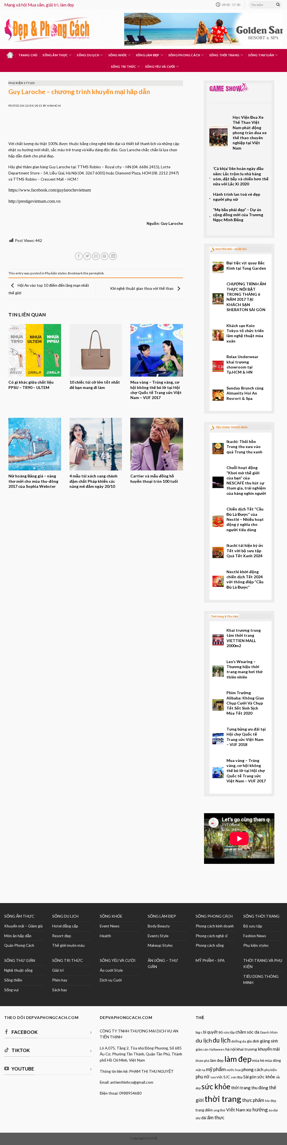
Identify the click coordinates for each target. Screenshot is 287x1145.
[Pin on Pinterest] (104, 256)
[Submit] (278, 4)
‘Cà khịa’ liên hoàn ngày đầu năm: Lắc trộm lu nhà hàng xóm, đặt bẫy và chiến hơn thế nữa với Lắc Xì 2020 (241, 176)
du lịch (204, 1040)
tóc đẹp (270, 1101)
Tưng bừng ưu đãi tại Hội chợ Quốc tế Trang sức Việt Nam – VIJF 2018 (246, 737)
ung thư (219, 1110)
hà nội (230, 1049)
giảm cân (202, 1049)
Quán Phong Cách (19, 945)
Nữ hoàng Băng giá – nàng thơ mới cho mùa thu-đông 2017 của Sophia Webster (33, 481)
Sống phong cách (184, 55)
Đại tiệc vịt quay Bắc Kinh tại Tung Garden (246, 265)
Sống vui (11, 990)
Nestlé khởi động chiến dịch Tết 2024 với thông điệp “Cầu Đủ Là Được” (244, 579)
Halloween (216, 1049)
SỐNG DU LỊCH (65, 916)
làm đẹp (217, 1060)
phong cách (252, 1069)
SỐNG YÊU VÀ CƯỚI (117, 960)
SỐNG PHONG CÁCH (214, 916)
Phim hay (59, 980)
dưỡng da (238, 1041)
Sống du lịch (88, 55)
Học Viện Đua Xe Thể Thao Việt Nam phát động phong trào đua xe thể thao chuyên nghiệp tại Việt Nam (250, 132)
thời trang (223, 1099)
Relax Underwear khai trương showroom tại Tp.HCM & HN (242, 364)
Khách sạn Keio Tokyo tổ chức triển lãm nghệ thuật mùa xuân (245, 333)
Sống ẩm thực (55, 55)
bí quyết (210, 1032)
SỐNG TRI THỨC (123, 66)
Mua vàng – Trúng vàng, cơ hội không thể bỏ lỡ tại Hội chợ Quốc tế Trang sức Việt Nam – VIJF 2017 (156, 390)
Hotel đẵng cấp (65, 926)
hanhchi (54, 105)
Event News (109, 926)
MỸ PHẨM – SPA (210, 960)
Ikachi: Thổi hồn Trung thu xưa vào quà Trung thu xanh (244, 446)
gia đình (253, 1041)
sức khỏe (216, 1086)
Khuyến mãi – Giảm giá (23, 926)
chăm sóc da (247, 1031)
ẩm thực (215, 1117)
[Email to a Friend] (96, 256)
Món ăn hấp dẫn (17, 936)
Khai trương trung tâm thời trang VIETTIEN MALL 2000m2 (243, 638)
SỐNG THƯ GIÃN (19, 960)
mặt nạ (200, 1070)
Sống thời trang (224, 55)
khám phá (202, 1060)
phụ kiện (270, 1070)
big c (199, 1032)
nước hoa (233, 1070)
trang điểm (204, 1110)
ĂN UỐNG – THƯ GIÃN (163, 963)
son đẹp (236, 1077)
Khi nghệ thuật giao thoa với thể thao (142, 288)
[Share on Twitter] (87, 256)
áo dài (273, 1110)
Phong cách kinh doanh (215, 926)
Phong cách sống (210, 945)
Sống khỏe (117, 55)
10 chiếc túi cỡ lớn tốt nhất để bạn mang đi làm (95, 385)
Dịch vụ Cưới (111, 980)
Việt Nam (235, 1109)
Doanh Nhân (269, 1032)
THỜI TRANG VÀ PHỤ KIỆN (262, 963)
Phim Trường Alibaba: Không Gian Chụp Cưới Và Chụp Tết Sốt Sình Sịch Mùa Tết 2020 (245, 702)
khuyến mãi (269, 1048)
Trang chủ (27, 55)
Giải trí (58, 970)
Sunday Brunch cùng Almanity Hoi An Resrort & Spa (244, 393)
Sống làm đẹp (147, 55)
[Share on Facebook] (79, 256)
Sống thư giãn (261, 55)
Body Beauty (159, 926)
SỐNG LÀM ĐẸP (162, 916)
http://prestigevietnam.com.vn (34, 201)
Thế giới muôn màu (68, 945)
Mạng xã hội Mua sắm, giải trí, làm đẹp (39, 4)
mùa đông (273, 1060)
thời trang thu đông (249, 1087)
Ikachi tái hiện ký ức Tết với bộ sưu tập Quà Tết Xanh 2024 (244, 550)
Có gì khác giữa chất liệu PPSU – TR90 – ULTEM (31, 385)
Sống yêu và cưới (160, 66)
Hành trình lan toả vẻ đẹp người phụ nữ (236, 197)
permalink (96, 273)
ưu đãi (201, 1117)
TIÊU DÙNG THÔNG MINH (261, 979)
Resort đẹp (61, 936)
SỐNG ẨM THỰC (19, 916)
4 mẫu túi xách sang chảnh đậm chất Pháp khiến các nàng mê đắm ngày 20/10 (93, 481)
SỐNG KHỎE (111, 916)
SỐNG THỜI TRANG (261, 916)
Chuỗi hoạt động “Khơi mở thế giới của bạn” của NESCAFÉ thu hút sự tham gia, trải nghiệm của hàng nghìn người (246, 480)
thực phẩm (253, 1100)
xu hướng (257, 1109)
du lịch (221, 1040)
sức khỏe (266, 1076)
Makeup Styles (160, 945)
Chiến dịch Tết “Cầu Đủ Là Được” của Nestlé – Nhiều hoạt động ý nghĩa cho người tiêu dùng (245, 519)
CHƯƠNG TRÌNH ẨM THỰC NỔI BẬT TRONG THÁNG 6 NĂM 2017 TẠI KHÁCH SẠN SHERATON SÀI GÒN (246, 296)
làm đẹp (237, 1059)
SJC (226, 1077)
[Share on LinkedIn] (113, 256)
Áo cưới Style (111, 970)
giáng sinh (269, 1041)
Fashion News (254, 936)
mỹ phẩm (216, 1069)
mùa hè (258, 1060)
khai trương (247, 1049)
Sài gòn (249, 1076)
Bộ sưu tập (252, 926)
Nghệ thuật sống (18, 970)
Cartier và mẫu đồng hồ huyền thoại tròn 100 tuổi (154, 478)
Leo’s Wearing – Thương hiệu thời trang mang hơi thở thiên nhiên (244, 669)
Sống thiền (13, 980)
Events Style (158, 936)
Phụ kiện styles (21, 83)
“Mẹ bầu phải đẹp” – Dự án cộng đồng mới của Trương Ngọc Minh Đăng (238, 214)
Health (105, 936)
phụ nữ (203, 1076)
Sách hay (59, 990)
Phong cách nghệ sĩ (212, 936)
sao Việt (216, 1077)
